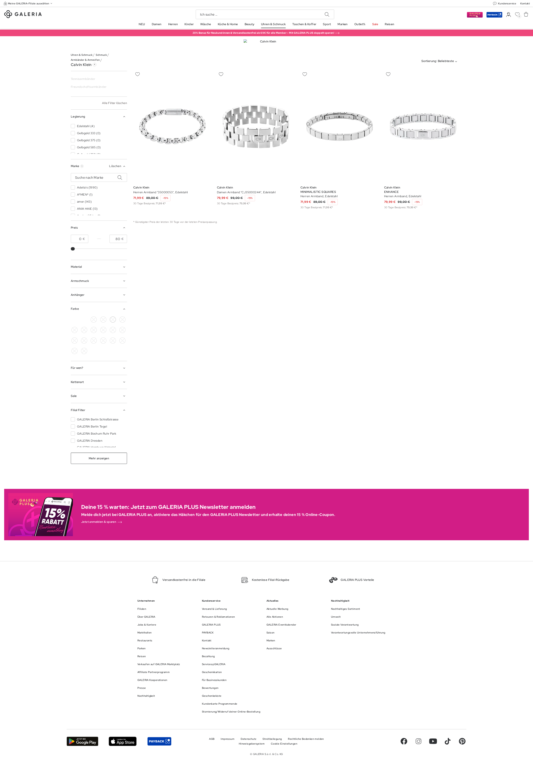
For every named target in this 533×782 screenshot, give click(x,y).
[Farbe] (74, 319)
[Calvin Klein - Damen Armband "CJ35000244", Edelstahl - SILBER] (256, 126)
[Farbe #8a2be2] (113, 330)
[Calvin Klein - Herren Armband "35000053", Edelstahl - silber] (172, 126)
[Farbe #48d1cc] (94, 330)
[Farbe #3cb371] (84, 330)
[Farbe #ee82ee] (122, 330)
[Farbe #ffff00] (103, 340)
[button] (28, 3)
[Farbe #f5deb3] (122, 319)
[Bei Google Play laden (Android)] (82, 741)
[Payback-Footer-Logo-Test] (159, 741)
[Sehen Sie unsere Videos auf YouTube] (433, 741)
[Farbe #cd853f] (74, 330)
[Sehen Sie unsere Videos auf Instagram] (418, 741)
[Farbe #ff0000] (84, 340)
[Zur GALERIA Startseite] (23, 15)
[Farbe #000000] (94, 319)
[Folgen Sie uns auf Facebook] (404, 741)
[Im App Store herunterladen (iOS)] (123, 741)
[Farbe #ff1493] (74, 340)
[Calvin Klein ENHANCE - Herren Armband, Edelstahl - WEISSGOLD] (423, 126)
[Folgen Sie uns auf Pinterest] (462, 741)
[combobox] (440, 61)
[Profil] (508, 14)
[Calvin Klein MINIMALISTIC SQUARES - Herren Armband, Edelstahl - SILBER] (339, 126)
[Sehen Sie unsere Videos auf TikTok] (447, 741)
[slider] (73, 248)
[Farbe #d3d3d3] (103, 319)
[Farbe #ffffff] (113, 319)
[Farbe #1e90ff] (103, 330)
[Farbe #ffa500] (94, 340)
